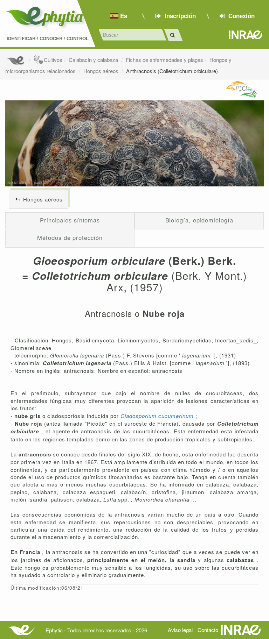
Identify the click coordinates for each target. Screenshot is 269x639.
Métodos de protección (69, 237)
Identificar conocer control (48, 38)
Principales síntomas (70, 220)
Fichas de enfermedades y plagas (164, 59)
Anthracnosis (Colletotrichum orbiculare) (172, 70)
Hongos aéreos (101, 70)
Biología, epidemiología (199, 220)
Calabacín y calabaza (94, 59)
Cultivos (53, 59)
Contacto (208, 629)
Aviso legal (180, 629)
